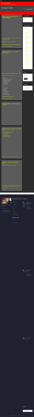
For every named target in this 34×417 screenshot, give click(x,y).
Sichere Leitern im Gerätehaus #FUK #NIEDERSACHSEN (27, 9)
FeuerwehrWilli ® (6, 3)
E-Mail (14, 212)
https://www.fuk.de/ (7, 42)
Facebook (14, 204)
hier (6, 208)
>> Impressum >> (14, 221)
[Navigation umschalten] (32, 3)
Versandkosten (29, 207)
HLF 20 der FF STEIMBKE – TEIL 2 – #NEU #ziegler (28, 29)
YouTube (14, 202)
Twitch (14, 210)
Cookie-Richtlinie (15, 214)
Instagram (14, 206)
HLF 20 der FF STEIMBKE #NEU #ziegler (27, 33)
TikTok (14, 208)
